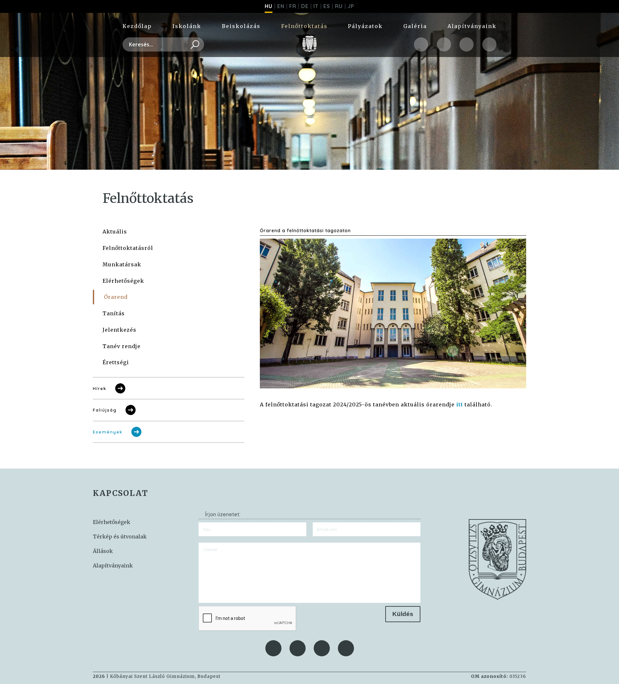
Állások (103, 551)
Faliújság (105, 410)
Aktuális (115, 231)
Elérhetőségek (123, 281)
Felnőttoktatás (304, 26)
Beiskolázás (241, 26)
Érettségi (116, 362)
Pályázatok (365, 26)
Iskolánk (186, 26)
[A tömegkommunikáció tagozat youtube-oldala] (466, 44)
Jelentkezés (119, 330)
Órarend (116, 297)
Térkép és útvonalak (120, 536)
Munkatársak (122, 264)
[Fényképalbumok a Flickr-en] (489, 44)
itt (459, 404)
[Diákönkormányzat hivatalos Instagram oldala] (444, 44)
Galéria (415, 26)
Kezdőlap (137, 26)
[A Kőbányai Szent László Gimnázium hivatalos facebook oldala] (421, 44)
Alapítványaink (471, 26)
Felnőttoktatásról (128, 248)
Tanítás (114, 313)
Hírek (99, 388)
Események (108, 431)
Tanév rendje (122, 346)
